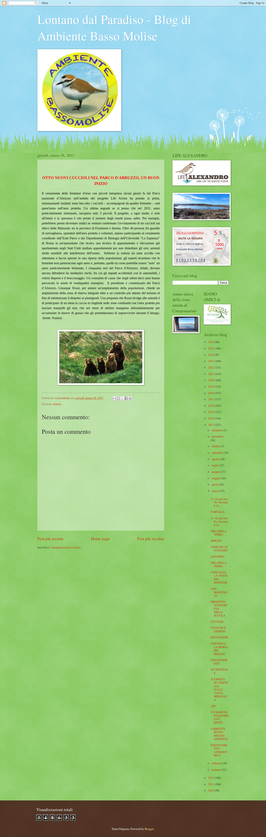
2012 (211, 778)
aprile (215, 484)
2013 (211, 425)
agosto (216, 459)
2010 (211, 790)
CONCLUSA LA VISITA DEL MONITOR (219, 577)
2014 (211, 418)
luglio (215, 465)
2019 (211, 386)
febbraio (217, 763)
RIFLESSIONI (219, 637)
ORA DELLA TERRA (219, 533)
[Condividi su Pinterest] (130, 398)
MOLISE (216, 541)
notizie (57, 404)
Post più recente (50, 538)
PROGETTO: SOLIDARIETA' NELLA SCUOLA (219, 608)
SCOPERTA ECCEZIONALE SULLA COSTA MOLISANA (219, 689)
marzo (216, 491)
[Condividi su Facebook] (126, 398)
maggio (216, 478)
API (213, 706)
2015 (211, 412)
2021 (211, 374)
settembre (218, 453)
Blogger (149, 829)
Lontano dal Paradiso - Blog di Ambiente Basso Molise (114, 27)
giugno (216, 472)
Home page (100, 538)
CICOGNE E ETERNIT (218, 629)
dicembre (217, 430)
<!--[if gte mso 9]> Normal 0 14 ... (219, 502)
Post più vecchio (150, 538)
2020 (211, 380)
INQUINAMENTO (219, 661)
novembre (217, 436)
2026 (211, 342)
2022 (211, 367)
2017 (211, 399)
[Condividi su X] (122, 398)
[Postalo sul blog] (118, 398)
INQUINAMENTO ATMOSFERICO (219, 750)
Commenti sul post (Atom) (65, 547)
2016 (211, 406)
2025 (211, 348)
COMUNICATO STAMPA (219, 548)
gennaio (217, 770)
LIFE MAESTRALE (219, 592)
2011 (211, 784)
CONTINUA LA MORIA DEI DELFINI (219, 649)
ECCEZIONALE (219, 671)
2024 (211, 355)
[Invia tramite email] (114, 398)
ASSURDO (217, 556)
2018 (211, 393)
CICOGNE (217, 622)
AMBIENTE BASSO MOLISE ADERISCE (219, 734)
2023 (211, 361)
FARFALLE (218, 512)
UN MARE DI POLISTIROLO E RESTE (219, 717)
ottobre (216, 446)
